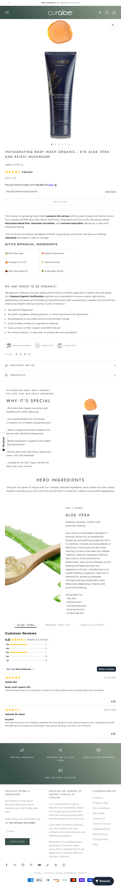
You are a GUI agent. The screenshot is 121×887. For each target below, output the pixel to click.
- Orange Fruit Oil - (57, 625)
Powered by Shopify (75, 873)
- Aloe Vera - (26, 625)
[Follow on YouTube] (39, 865)
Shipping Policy (101, 828)
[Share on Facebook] (16, 354)
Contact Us (99, 818)
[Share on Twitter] (20, 354)
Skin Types (98, 813)
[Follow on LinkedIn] (55, 865)
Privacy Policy (100, 839)
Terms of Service (102, 823)
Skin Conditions (101, 808)
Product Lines (100, 802)
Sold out (60, 201)
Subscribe (17, 841)
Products (98, 797)
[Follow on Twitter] (14, 865)
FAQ (95, 844)
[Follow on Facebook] (6, 865)
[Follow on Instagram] (23, 865)
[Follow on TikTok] (47, 865)
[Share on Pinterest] (25, 354)
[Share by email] (29, 354)
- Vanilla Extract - (92, 625)
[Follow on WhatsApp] (64, 865)
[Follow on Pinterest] (31, 865)
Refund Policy (100, 834)
